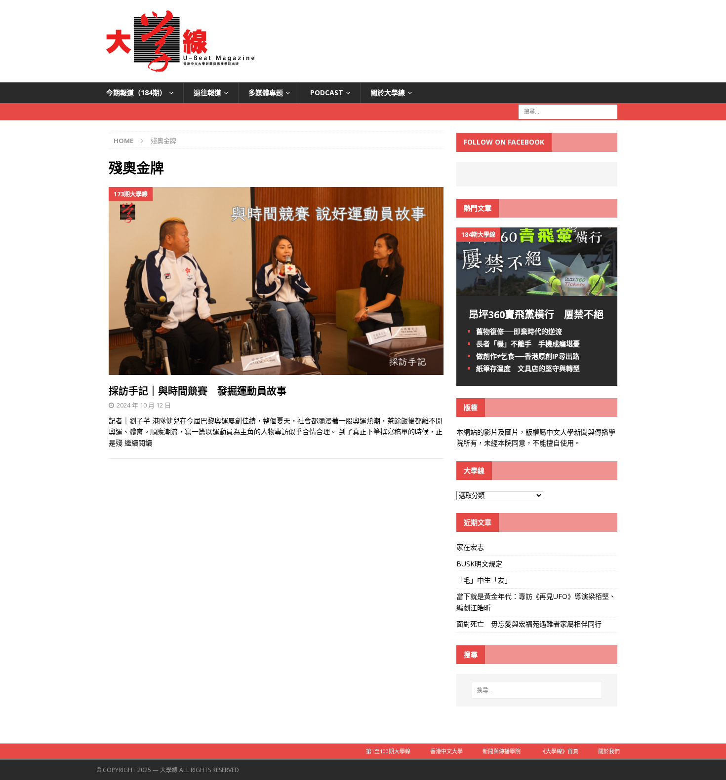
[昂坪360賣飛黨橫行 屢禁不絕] (536, 290)
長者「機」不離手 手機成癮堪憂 (528, 343)
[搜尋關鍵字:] (568, 111)
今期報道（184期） (136, 92)
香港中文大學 (446, 751)
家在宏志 (470, 547)
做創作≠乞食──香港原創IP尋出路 (527, 356)
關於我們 (609, 751)
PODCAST (326, 92)
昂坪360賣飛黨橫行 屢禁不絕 (536, 314)
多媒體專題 (265, 92)
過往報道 (207, 92)
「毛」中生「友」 (484, 580)
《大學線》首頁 (559, 751)
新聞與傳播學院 (502, 751)
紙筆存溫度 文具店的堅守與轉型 (528, 368)
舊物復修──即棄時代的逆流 (519, 331)
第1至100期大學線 (388, 751)
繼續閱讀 (138, 442)
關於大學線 (387, 92)
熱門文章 (477, 208)
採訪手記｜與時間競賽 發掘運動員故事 (197, 391)
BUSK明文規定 (479, 563)
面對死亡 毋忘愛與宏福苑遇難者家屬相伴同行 (530, 624)
